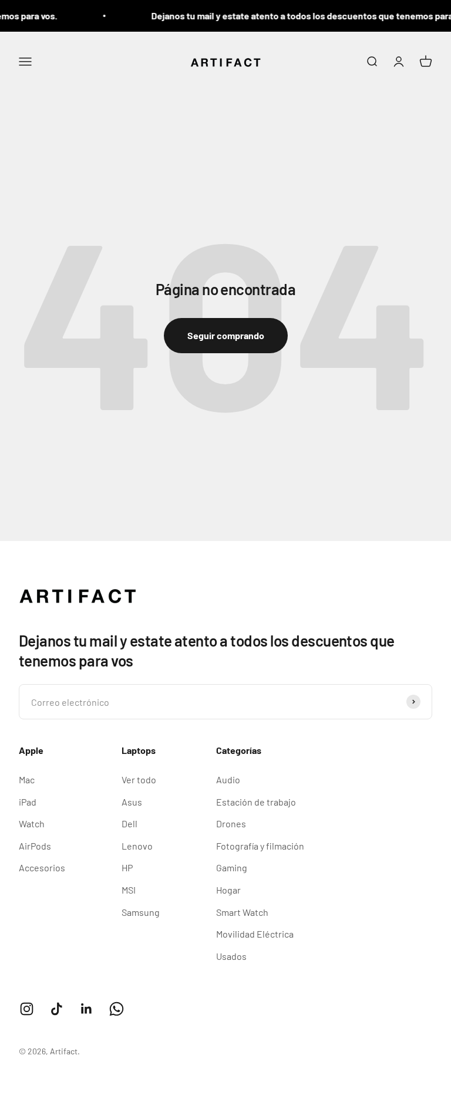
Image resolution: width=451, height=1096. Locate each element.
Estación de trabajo (256, 801)
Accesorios (42, 867)
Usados (231, 956)
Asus (132, 801)
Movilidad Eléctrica (255, 933)
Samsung (141, 912)
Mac (27, 779)
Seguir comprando (225, 335)
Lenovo (137, 845)
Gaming (231, 867)
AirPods (35, 845)
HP (127, 867)
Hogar (228, 889)
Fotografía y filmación (260, 845)
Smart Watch (242, 912)
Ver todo (139, 779)
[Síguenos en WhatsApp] (116, 1009)
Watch (32, 823)
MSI (129, 889)
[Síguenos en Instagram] (27, 1009)
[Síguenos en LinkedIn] (87, 1009)
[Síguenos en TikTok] (57, 1009)
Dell (129, 823)
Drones (231, 823)
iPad (27, 801)
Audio (228, 779)
